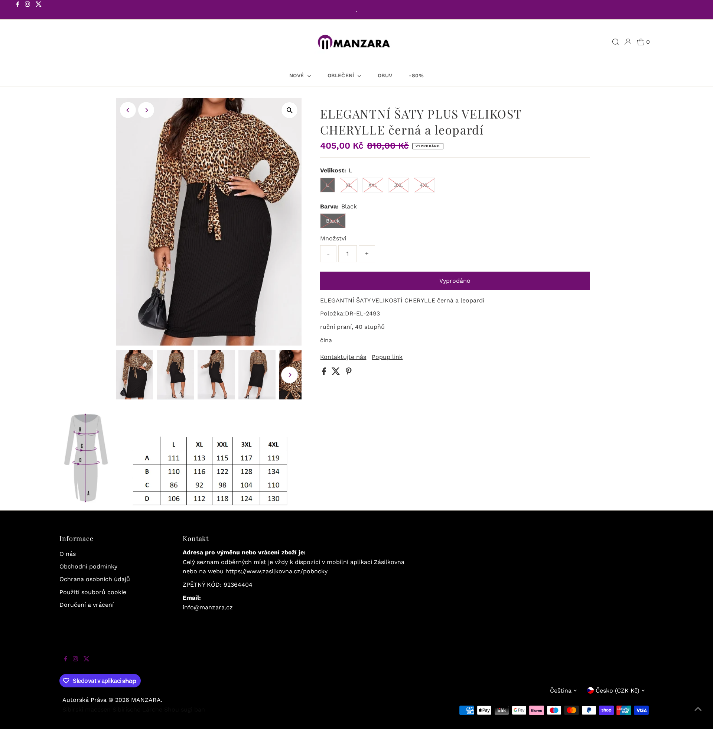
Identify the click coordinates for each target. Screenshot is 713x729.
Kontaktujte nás (343, 357)
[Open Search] (615, 42)
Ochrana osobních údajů (94, 579)
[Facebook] (17, 10)
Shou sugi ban (184, 709)
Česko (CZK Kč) (617, 690)
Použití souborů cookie (92, 592)
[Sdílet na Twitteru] (337, 372)
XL (349, 185)
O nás (67, 553)
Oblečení (342, 75)
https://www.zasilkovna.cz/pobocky (276, 571)
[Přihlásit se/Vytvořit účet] (628, 42)
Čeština (561, 690)
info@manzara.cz (208, 607)
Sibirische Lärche (137, 709)
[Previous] (128, 110)
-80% (416, 75)
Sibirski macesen (86, 709)
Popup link (387, 357)
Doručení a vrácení (86, 604)
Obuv (385, 75)
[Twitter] (38, 10)
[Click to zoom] (289, 110)
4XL (424, 185)
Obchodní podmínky (88, 566)
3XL (398, 185)
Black (333, 221)
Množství (333, 238)
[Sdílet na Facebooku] (325, 372)
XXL (372, 185)
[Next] (146, 110)
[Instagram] (27, 10)
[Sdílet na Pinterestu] (349, 372)
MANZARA (146, 699)
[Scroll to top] (698, 714)
